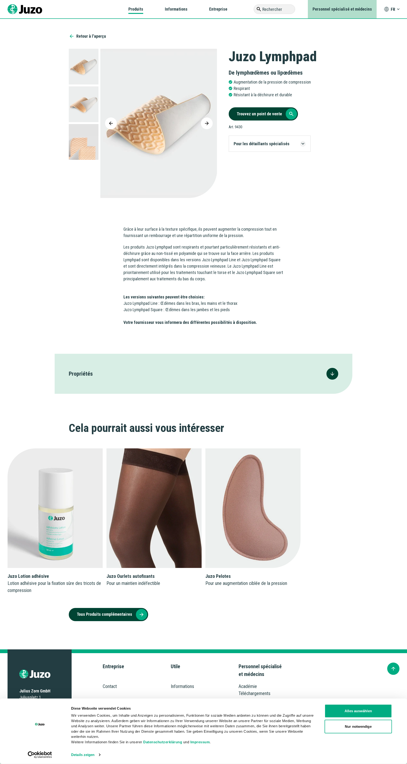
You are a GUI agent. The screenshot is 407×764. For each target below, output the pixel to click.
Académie (248, 686)
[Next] (207, 123)
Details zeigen (82, 755)
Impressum (200, 742)
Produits (135, 9)
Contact (110, 686)
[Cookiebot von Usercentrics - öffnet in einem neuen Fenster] (40, 754)
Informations (176, 9)
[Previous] (111, 123)
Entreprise (218, 9)
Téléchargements (254, 693)
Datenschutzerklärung (162, 742)
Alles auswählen (358, 711)
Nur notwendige (358, 726)
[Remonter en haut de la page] (393, 669)
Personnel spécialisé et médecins (342, 9)
